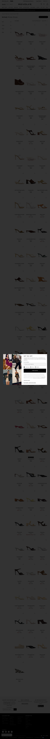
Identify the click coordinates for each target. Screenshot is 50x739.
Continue (35, 370)
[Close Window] (46, 355)
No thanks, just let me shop (30, 382)
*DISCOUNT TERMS (27, 380)
